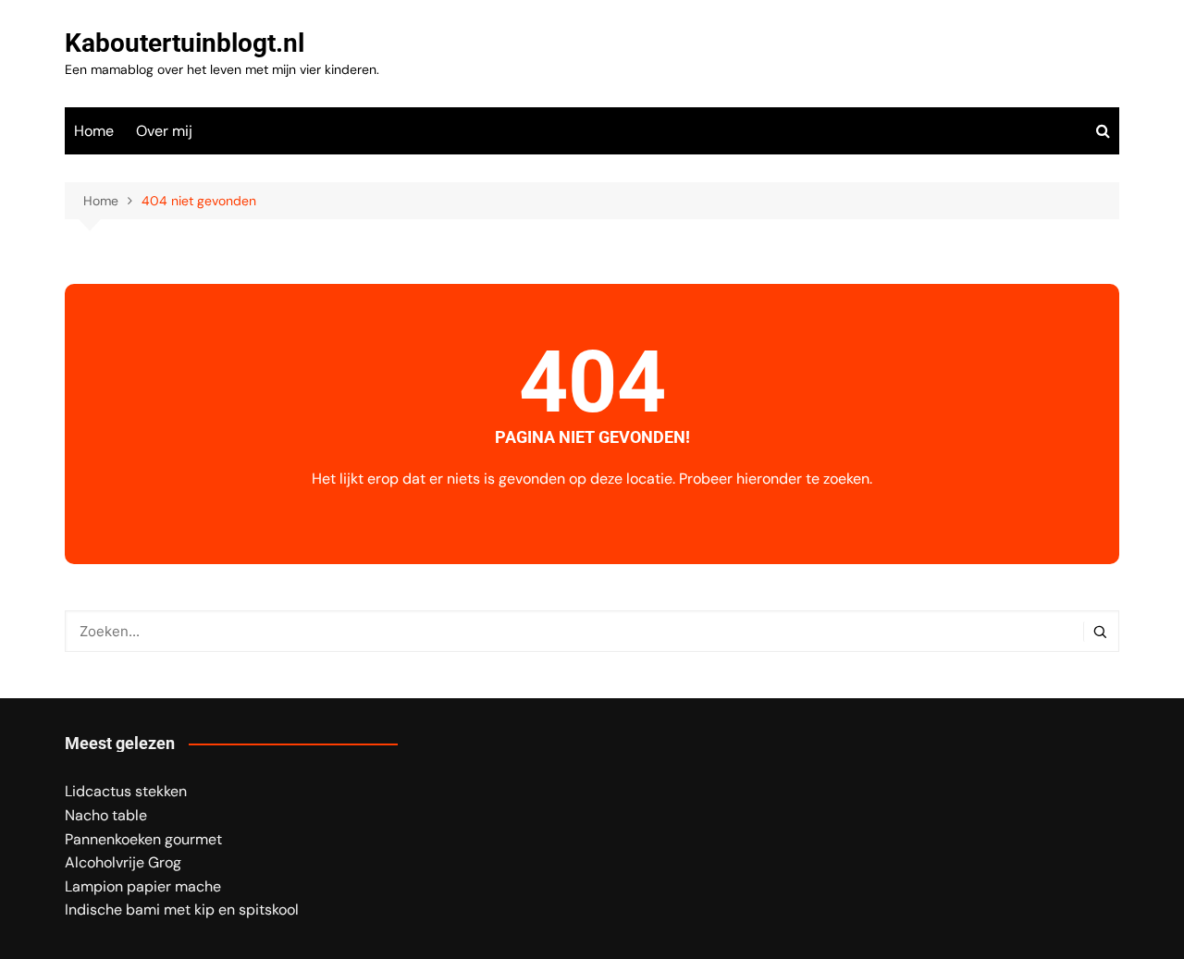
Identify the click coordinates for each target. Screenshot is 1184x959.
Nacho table (106, 815)
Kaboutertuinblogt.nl (184, 43)
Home (94, 131)
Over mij (164, 131)
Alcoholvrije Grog (123, 862)
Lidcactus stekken (126, 791)
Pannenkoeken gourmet (143, 839)
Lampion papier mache (143, 886)
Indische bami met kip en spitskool (182, 909)
